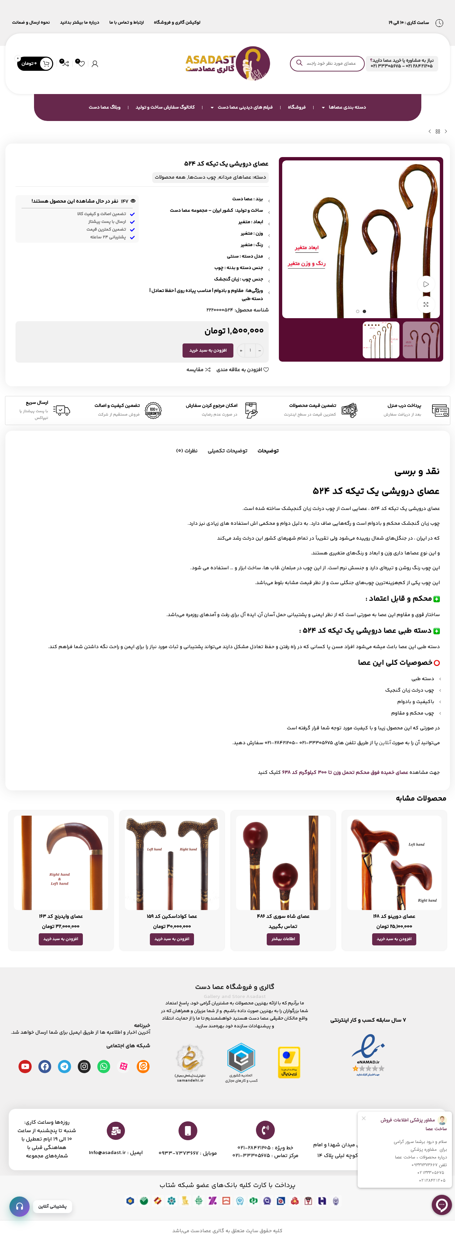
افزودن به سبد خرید (208, 350)
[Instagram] (84, 1066)
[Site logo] (227, 63)
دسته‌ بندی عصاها (347, 107)
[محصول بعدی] (430, 132)
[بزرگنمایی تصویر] (426, 304)
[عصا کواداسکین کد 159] (172, 863)
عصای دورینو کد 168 (394, 916)
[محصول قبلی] (446, 132)
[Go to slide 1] (364, 311)
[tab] (268, 451)
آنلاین (385, 743)
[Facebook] (44, 1066)
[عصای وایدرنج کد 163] (61, 863)
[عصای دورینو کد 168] (394, 863)
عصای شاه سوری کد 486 (283, 916)
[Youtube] (25, 1066)
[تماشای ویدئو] (426, 284)
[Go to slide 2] (357, 311)
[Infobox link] (402, 63)
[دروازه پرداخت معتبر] (289, 1062)
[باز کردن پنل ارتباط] (19, 1206)
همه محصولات (170, 177)
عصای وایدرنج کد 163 (61, 916)
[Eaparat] (123, 1066)
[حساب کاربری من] (95, 63)
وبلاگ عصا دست (105, 107)
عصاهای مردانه (235, 177)
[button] (394, 939)
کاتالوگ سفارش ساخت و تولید (165, 107)
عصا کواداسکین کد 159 (172, 916)
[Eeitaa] (143, 1066)
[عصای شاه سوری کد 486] (283, 863)
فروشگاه (297, 107)
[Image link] (368, 1056)
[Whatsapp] (103, 1066)
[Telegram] (64, 1066)
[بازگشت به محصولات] (438, 132)
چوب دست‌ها (202, 177)
